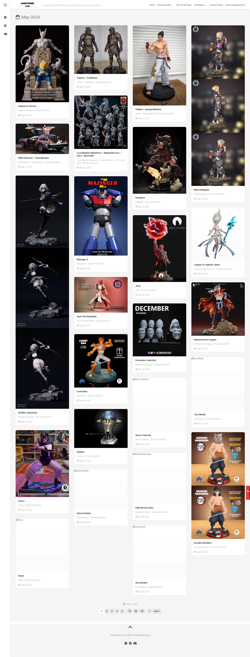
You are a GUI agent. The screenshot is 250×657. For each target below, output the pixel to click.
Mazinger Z (82, 259)
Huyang (80, 452)
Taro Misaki (200, 414)
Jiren (137, 286)
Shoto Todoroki (143, 435)
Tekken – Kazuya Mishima (148, 109)
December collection (145, 360)
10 (129, 611)
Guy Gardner (141, 582)
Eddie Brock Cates (144, 508)
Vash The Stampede (87, 316)
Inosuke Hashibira (203, 543)
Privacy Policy (216, 5)
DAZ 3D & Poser (183, 5)
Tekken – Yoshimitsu (87, 78)
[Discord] (5, 34)
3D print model (164, 5)
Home (152, 5)
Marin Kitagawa (201, 190)
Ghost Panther (84, 513)
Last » (157, 611)
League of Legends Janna (207, 264)
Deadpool (140, 197)
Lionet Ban (82, 391)
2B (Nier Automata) (27, 412)
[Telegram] (5, 17)
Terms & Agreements (235, 5)
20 (136, 611)
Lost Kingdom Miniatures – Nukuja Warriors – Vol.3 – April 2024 (99, 154)
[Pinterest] (5, 25)
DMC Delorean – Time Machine (33, 158)
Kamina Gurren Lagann (205, 339)
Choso (21, 501)
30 (142, 611)
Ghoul (21, 576)
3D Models (199, 5)
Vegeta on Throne (27, 106)
